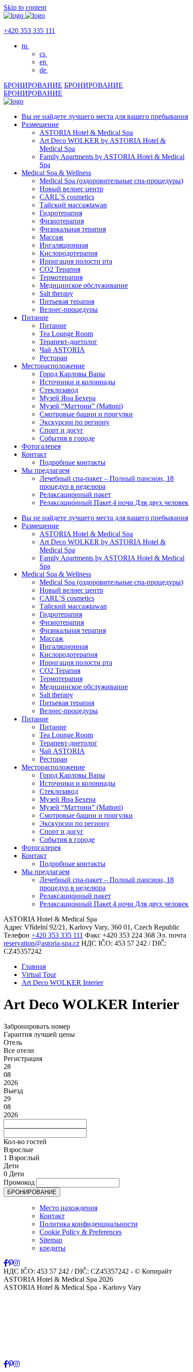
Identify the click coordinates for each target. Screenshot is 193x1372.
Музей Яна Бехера (67, 398)
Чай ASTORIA (62, 350)
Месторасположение (53, 366)
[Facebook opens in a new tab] (6, 1263)
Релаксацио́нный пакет (75, 494)
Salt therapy (56, 293)
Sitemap (50, 1240)
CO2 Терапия (59, 269)
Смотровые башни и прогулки (86, 414)
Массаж (51, 237)
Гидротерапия (60, 213)
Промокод (19, 1182)
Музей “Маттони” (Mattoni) (81, 406)
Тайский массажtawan (73, 205)
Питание (35, 317)
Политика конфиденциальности (88, 1224)
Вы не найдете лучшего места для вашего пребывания (105, 116)
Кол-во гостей (25, 1141)
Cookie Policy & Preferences (80, 1232)
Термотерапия (61, 277)
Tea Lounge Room (66, 333)
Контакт (34, 454)
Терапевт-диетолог (68, 341)
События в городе (67, 438)
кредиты (52, 1248)
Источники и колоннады (77, 382)
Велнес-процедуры (68, 309)
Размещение (40, 124)
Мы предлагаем (46, 470)
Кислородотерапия (68, 253)
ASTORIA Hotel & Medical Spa (86, 132)
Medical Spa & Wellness (56, 173)
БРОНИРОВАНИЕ (33, 85)
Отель (13, 1042)
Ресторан (53, 358)
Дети (11, 1166)
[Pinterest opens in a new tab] (10, 1263)
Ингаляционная (63, 245)
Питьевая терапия (66, 301)
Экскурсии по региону (74, 422)
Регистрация (23, 1058)
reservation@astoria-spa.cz (41, 943)
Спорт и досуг (61, 430)
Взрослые (18, 1149)
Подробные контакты (72, 462)
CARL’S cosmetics (66, 197)
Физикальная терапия (72, 229)
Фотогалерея (41, 446)
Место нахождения (68, 1208)
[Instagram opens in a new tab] (16, 1263)
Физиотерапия (61, 221)
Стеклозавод (58, 390)
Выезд (13, 1090)
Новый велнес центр (71, 189)
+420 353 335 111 (29, 30)
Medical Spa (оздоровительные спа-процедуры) (111, 181)
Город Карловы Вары (72, 374)
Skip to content (25, 7)
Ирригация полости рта (75, 261)
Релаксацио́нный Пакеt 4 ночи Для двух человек (114, 502)
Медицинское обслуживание (83, 285)
